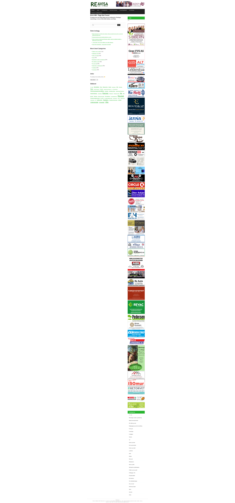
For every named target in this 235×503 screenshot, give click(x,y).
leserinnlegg (93, 93)
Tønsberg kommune (113, 100)
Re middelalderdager (114, 96)
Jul (129, 439)
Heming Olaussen (96, 89)
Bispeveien (105, 87)
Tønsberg (105, 100)
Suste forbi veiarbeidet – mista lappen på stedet (101, 44)
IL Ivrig (101, 89)
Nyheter (93, 10)
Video (98, 10)
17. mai (91, 87)
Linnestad (100, 93)
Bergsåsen (96, 87)
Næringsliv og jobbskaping (97, 65)
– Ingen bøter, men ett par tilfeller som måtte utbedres (102, 42)
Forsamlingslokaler (123, 10)
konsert (106, 91)
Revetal (121, 96)
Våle (106, 102)
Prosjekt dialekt (132, 475)
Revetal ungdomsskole (95, 98)
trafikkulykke (99, 100)
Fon (91, 89)
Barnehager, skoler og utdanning (98, 59)
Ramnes (105, 93)
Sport (93, 57)
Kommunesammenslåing (97, 91)
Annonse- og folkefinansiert (96, 12)
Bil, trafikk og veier (95, 61)
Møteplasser (131, 461)
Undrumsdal (94, 102)
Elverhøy (120, 87)
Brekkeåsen (114, 87)
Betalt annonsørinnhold (133, 420)
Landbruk (131, 450)
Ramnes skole (116, 93)
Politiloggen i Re (95, 53)
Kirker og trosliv (132, 442)
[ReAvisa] (99, 6)
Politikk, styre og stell (96, 51)
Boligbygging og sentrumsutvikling (135, 425)
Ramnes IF (111, 93)
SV (95, 100)
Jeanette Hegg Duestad (107, 89)
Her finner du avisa (113, 10)
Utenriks (130, 492)
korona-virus (112, 91)
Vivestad (101, 102)
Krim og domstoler (132, 445)
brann (110, 87)
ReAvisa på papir (101, 96)
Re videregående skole (108, 98)
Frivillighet (94, 67)
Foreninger (94, 69)
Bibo (101, 87)
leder (130, 453)
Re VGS (102, 98)
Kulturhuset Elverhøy (120, 91)
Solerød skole (123, 98)
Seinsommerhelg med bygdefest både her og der (101, 37)
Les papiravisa (104, 10)
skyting (119, 98)
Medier (130, 456)
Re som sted (94, 63)
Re (121, 93)
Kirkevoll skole (115, 89)
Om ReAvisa (131, 10)
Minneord (131, 459)
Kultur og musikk (95, 55)
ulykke (119, 100)
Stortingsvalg (92, 100)
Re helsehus (107, 96)
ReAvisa (95, 96)
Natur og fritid (131, 464)
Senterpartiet (115, 98)
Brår (117, 87)
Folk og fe (131, 428)
